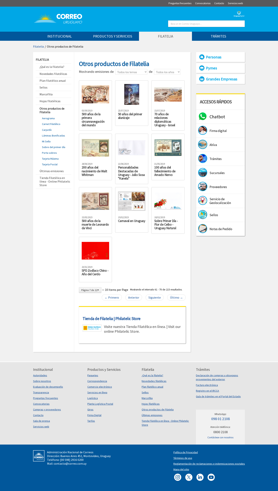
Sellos (145, 392)
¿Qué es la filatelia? (152, 375)
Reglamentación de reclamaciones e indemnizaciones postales (209, 463)
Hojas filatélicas (151, 404)
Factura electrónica (207, 385)
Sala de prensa (41, 421)
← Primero (112, 297)
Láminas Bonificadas (53, 135)
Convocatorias (41, 404)
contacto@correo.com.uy (70, 463)
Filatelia (38, 46)
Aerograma (48, 118)
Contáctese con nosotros (220, 437)
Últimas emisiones (152, 415)
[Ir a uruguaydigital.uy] (239, 13)
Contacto (38, 415)
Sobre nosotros (42, 381)
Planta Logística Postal (100, 404)
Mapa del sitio (181, 469)
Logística (92, 398)
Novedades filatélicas (154, 381)
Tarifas (91, 421)
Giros (90, 409)
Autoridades (40, 375)
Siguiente (154, 297)
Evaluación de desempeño (48, 386)
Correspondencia (97, 381)
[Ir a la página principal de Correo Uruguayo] (80, 18)
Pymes (211, 68)
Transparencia (41, 392)
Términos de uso (182, 458)
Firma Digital (94, 415)
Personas (213, 57)
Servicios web (41, 426)
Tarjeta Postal (49, 164)
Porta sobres (49, 153)
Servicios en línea (97, 392)
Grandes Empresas (221, 79)
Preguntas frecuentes (45, 398)
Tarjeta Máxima (50, 158)
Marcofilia (147, 398)
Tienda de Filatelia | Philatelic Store (112, 318)
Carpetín (47, 130)
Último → (176, 297)
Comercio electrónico (99, 386)
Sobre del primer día (53, 147)
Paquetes (92, 375)
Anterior (133, 297)
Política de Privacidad (185, 452)
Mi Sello (46, 141)
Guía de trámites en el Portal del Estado (218, 396)
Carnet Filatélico (51, 124)
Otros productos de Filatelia (65, 46)
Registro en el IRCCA (207, 390)
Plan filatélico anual (152, 386)
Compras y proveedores (47, 409)
